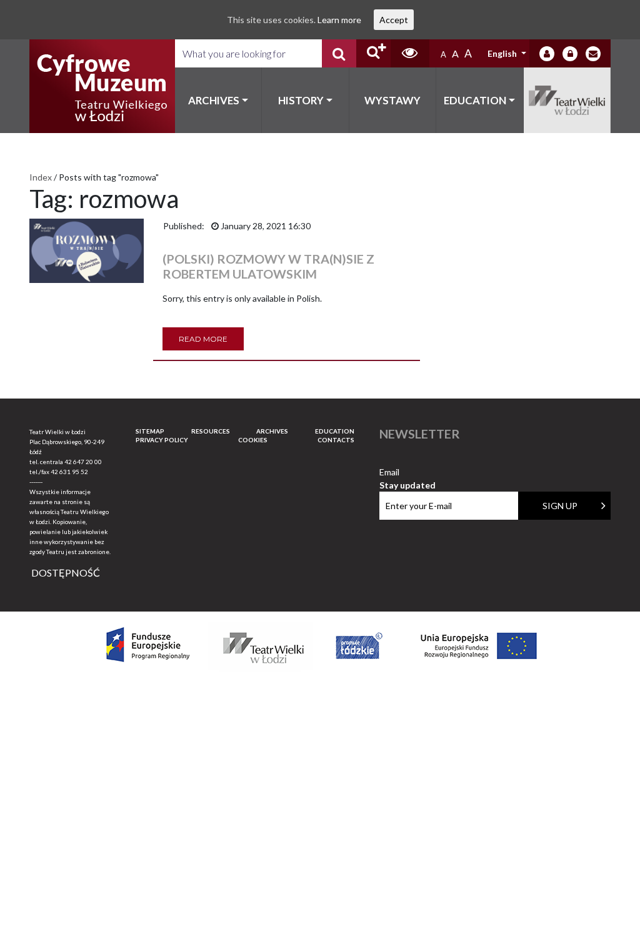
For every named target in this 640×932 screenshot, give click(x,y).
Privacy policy (162, 440)
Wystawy (392, 100)
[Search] (339, 53)
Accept (393, 19)
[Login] (546, 53)
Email (407, 472)
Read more (203, 339)
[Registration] (570, 53)
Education (475, 100)
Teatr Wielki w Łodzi (567, 100)
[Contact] (593, 53)
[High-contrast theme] (410, 53)
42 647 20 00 (83, 461)
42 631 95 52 (69, 471)
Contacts (336, 440)
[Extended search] (373, 53)
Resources (210, 431)
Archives (213, 100)
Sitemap (150, 431)
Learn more (339, 19)
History (301, 100)
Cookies (253, 440)
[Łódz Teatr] (102, 86)
